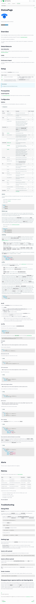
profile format (24, 264)
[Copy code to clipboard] (33, 205)
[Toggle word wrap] (32, 555)
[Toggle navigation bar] (1, 1)
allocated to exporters (4, 52)
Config (3, 358)
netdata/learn (28, 596)
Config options (4, 106)
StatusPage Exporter (24, 37)
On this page (4, 5)
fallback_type (9, 142)
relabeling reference (5, 240)
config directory (29, 335)
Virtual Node (17, 191)
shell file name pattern (15, 224)
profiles (8, 149)
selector (8, 133)
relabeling (8, 145)
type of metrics (20, 474)
